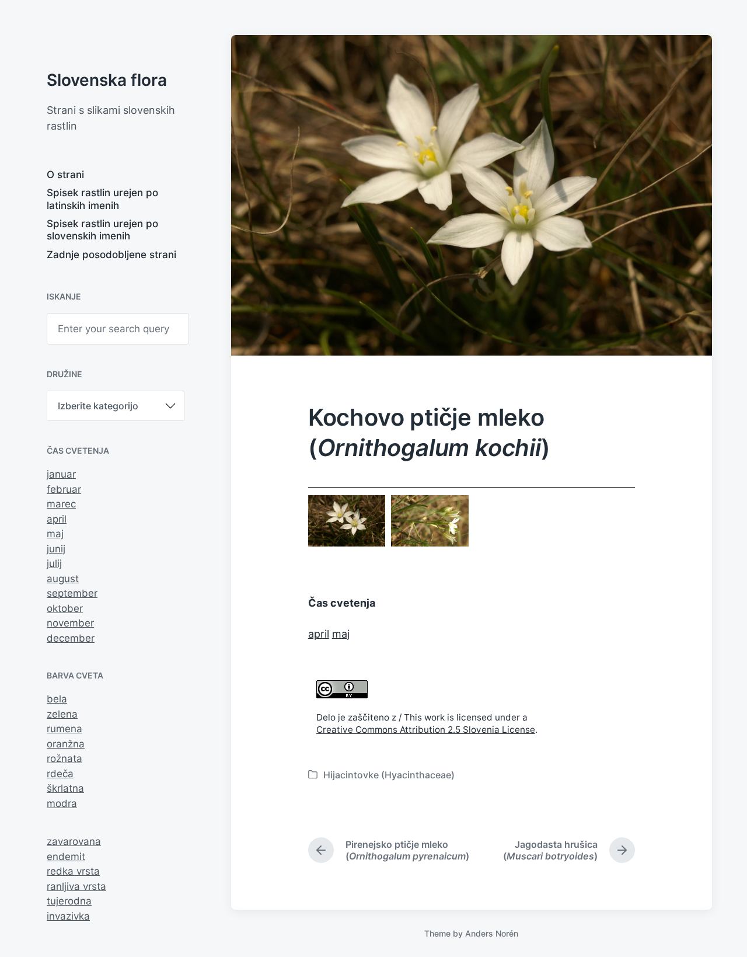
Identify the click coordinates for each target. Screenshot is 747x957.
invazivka (68, 916)
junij (56, 549)
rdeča (60, 773)
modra (62, 803)
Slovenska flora (107, 80)
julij (54, 563)
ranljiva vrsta (76, 886)
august (63, 578)
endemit (66, 856)
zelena (62, 714)
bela (57, 699)
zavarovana (74, 841)
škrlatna (65, 788)
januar (61, 474)
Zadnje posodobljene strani (111, 254)
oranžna (66, 744)
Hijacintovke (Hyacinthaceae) (389, 775)
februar (64, 489)
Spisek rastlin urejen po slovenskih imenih (102, 230)
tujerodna (69, 901)
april (57, 519)
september (72, 593)
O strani (65, 174)
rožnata (64, 758)
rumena (64, 729)
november (70, 623)
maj (55, 534)
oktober (65, 608)
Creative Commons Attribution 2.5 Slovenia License (425, 729)
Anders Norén (491, 933)
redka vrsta (73, 871)
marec (61, 504)
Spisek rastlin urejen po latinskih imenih (102, 199)
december (71, 638)
